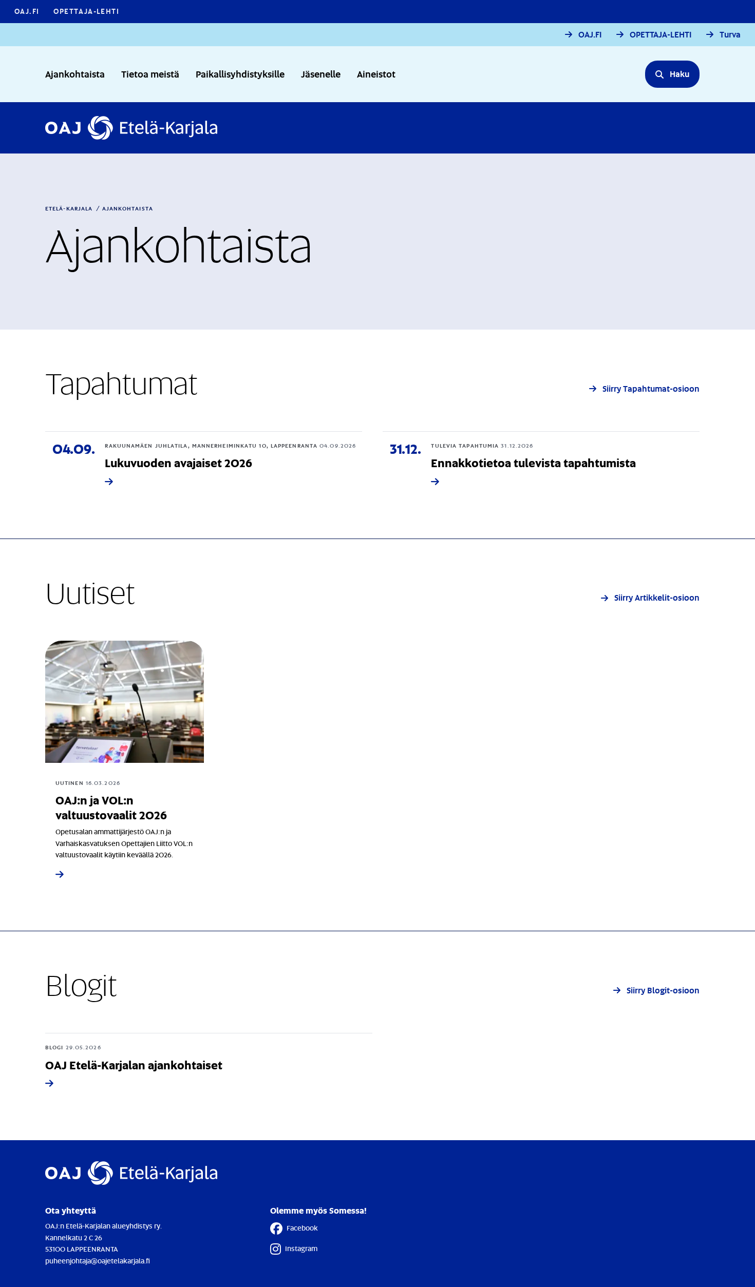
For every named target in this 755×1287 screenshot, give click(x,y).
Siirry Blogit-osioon (663, 990)
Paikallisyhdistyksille (240, 73)
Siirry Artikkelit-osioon (657, 597)
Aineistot (376, 73)
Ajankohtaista (75, 73)
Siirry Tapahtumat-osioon (651, 388)
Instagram (301, 1248)
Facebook (302, 1228)
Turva (730, 34)
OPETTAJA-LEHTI (661, 34)
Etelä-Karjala (68, 208)
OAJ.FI (26, 11)
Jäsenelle (321, 73)
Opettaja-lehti (86, 11)
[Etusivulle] (131, 128)
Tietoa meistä (150, 73)
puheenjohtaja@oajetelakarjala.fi (97, 1260)
